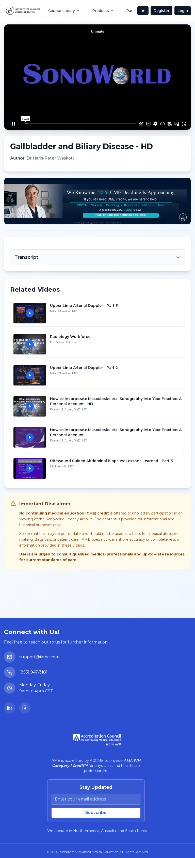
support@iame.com (39, 656)
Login (182, 10)
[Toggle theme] (143, 10)
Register (161, 10)
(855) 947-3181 (33, 672)
